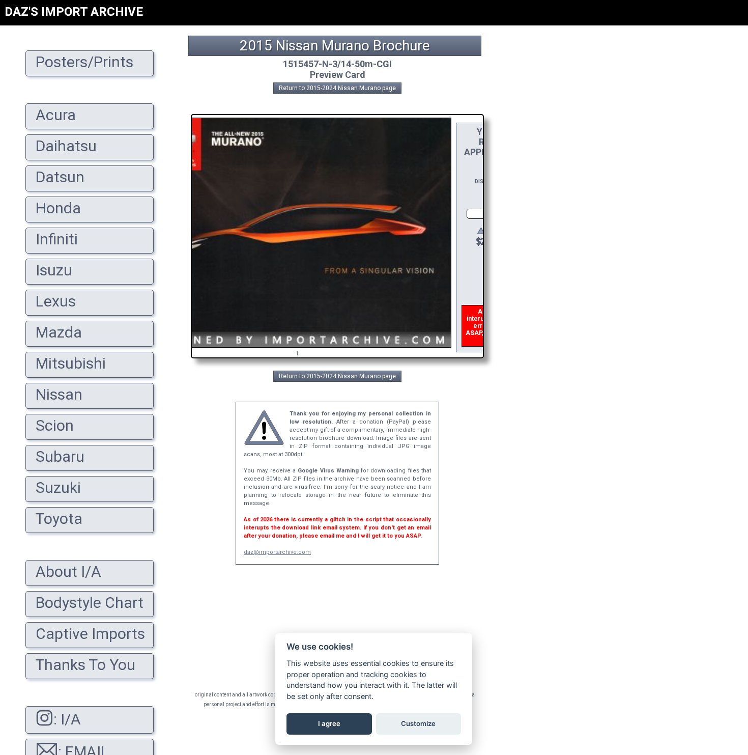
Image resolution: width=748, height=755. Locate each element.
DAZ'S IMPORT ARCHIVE (74, 12)
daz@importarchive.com (277, 552)
